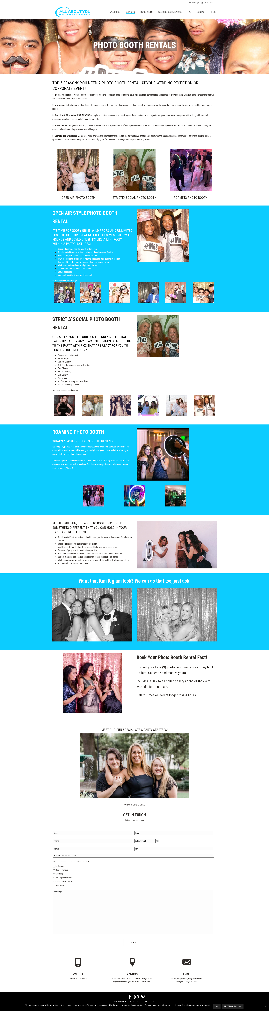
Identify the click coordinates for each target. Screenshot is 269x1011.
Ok (216, 1006)
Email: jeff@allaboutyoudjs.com (184, 978)
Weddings (115, 12)
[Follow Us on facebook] (129, 997)
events (163, 695)
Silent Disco (59, 886)
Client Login (195, 3)
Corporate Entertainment (64, 882)
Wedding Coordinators (170, 12)
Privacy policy (232, 1006)
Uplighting (59, 874)
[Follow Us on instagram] (136, 997)
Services (130, 12)
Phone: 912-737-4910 (78, 978)
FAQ (189, 12)
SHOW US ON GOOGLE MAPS (140, 982)
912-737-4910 (209, 2)
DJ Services (146, 12)
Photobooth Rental (61, 870)
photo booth (81, 95)
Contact (201, 12)
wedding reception (107, 95)
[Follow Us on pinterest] (143, 997)
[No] (265, 1006)
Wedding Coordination (63, 878)
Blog (213, 12)
